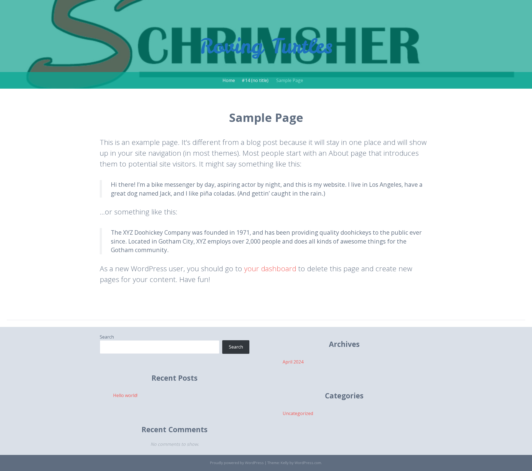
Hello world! (125, 395)
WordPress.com (308, 462)
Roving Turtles (266, 46)
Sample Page (289, 80)
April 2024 (293, 362)
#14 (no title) (255, 80)
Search (107, 337)
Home (228, 80)
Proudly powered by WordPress (237, 462)
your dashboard (270, 268)
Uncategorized (298, 413)
